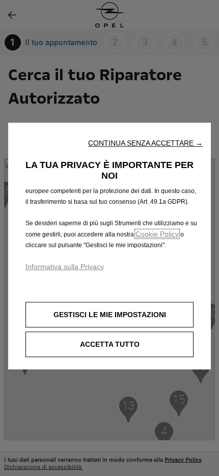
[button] (145, 143)
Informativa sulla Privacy (64, 267)
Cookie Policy (157, 234)
